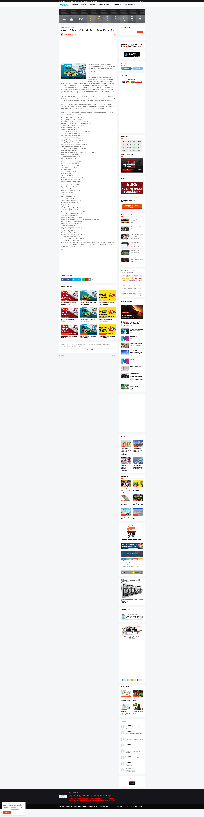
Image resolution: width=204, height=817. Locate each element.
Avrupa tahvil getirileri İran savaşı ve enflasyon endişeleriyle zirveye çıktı (126, 451)
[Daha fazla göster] (92, 279)
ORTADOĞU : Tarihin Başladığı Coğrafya (126, 699)
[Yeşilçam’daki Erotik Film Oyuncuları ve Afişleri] (125, 345)
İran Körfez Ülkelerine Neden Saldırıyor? (125, 713)
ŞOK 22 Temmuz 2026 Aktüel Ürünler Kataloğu (107, 337)
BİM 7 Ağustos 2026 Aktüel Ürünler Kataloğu (68, 320)
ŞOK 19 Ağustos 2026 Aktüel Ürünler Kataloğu (107, 303)
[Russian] (136, 82)
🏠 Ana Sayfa (62, 1)
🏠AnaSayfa (75, 4)
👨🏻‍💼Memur (92, 4)
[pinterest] (142, 1)
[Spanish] (138, 82)
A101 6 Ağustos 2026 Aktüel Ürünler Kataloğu (87, 320)
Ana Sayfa (63, 27)
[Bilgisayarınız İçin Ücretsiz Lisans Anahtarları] (125, 324)
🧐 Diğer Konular (103, 4)
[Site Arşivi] (125, 361)
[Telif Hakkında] (125, 338)
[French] (125, 82)
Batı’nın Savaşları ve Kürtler (138, 712)
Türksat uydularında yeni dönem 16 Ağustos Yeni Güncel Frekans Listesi (136, 352)
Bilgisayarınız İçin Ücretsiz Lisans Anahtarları (136, 322)
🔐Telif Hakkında (78, 1)
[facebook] (135, 1)
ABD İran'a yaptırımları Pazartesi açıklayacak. (124, 468)
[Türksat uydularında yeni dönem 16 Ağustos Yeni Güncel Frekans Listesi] (125, 352)
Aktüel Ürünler (70, 27)
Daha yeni (62, 355)
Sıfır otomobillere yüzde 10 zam (137, 226)
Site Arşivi (132, 359)
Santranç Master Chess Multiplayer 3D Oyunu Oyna (125, 490)
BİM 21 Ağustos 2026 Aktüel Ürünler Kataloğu (68, 303)
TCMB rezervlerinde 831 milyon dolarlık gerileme (137, 235)
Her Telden (124, 250)
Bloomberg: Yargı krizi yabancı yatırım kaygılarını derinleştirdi (137, 258)
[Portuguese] (133, 82)
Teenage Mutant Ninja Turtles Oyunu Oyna (138, 504)
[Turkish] (141, 82)
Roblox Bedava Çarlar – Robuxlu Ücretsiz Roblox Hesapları (136, 386)
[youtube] (140, 1)
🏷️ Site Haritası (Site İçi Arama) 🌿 (91, 1)
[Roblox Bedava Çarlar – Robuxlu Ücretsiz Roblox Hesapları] (125, 386)
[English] (123, 82)
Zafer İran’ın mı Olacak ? (136, 699)
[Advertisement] (88, 50)
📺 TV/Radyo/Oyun (130, 4)
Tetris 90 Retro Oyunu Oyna (124, 503)
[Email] (89, 279)
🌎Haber (83, 4)
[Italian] (130, 82)
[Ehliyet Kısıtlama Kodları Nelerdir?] (125, 368)
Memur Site (68, 806)
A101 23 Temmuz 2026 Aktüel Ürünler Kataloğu (88, 337)
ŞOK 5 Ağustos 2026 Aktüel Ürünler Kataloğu (106, 320)
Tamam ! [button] (7, 812)
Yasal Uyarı (142, 806)
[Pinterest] (86, 279)
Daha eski (114, 355)
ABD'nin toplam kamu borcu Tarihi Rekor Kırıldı (137, 450)
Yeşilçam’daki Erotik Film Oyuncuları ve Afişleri (136, 344)
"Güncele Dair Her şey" (135, 250)
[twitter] (137, 1)
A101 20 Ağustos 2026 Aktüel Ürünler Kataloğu (88, 303)
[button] (139, 5)
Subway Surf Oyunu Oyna (126, 517)
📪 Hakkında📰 (70, 1)
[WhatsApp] (83, 279)
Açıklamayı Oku (15, 809)
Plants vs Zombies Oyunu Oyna (137, 489)
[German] (128, 82)
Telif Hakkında (133, 336)
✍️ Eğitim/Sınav (116, 4)
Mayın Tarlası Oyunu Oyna (138, 517)
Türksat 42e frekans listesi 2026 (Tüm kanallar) (136, 330)
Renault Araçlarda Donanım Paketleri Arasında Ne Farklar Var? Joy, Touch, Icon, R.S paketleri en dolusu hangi (136, 376)
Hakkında (126, 806)
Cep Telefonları (125, 243)
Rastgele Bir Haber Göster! (132, 206)
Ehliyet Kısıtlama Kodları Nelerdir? (136, 367)
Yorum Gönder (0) (88, 349)
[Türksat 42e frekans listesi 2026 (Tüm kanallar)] (125, 331)
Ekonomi (123, 219)
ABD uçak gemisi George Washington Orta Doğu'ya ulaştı (138, 467)
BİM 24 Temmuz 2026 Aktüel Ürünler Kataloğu (69, 337)
